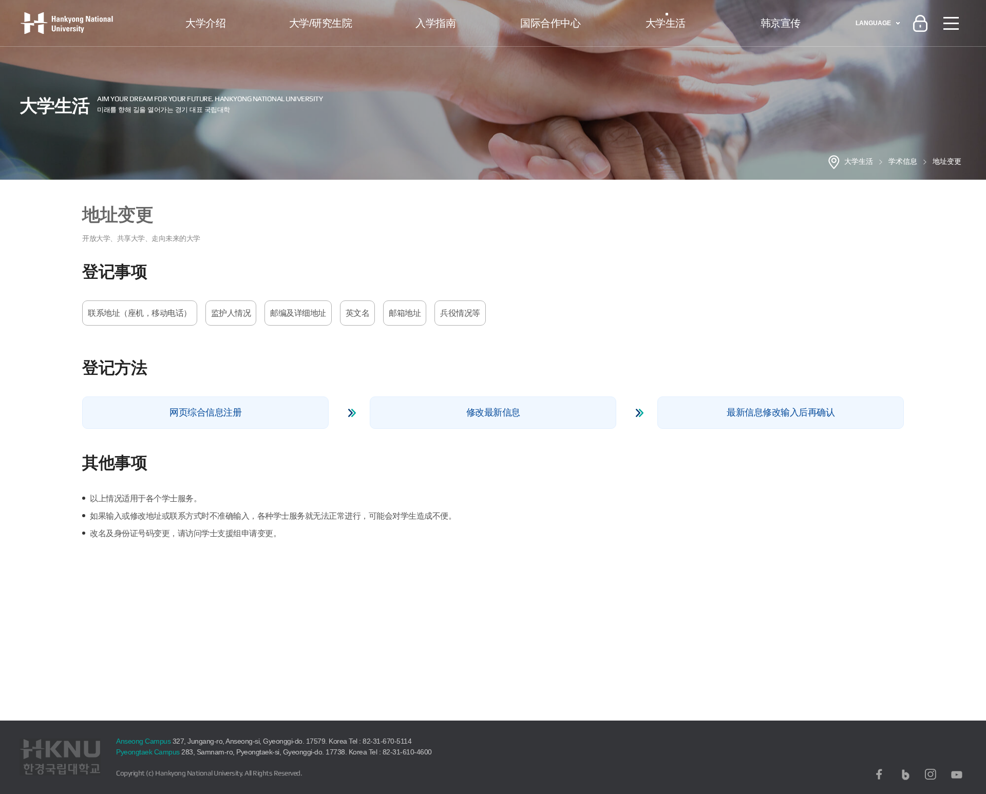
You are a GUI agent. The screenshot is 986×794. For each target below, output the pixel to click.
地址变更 (947, 161)
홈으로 (834, 162)
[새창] (879, 774)
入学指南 (435, 23)
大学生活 (666, 23)
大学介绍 (205, 23)
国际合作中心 (550, 23)
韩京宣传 (781, 23)
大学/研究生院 (320, 23)
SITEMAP (951, 23)
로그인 (920, 23)
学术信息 (902, 161)
